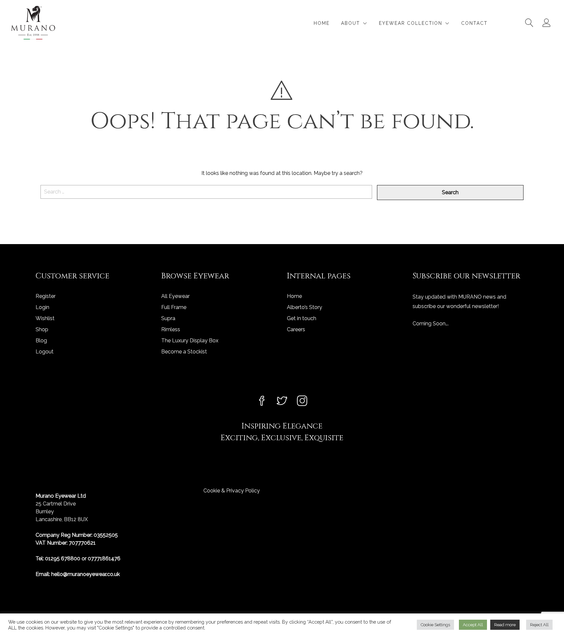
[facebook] (262, 402)
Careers (296, 329)
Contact (474, 23)
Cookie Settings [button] (435, 624)
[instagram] (302, 402)
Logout (45, 352)
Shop (42, 329)
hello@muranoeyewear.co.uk (85, 574)
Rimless (170, 329)
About (350, 23)
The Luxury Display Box (189, 340)
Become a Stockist (184, 352)
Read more (505, 624)
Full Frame (173, 307)
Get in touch (301, 318)
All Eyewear (175, 296)
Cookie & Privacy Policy (231, 491)
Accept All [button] (473, 624)
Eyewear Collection (410, 23)
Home (322, 23)
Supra (168, 318)
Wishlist (45, 318)
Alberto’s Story (304, 307)
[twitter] (282, 402)
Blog (41, 340)
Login (42, 307)
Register (45, 296)
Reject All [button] (539, 624)
